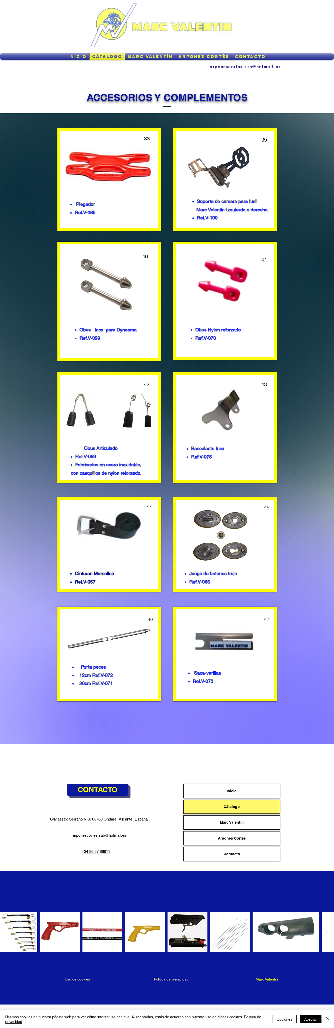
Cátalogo (232, 807)
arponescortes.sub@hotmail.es (99, 835)
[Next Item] (325, 932)
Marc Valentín (232, 822)
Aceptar (310, 1019)
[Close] (328, 1019)
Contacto (232, 854)
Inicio (232, 791)
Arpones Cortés (232, 838)
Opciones (284, 1019)
